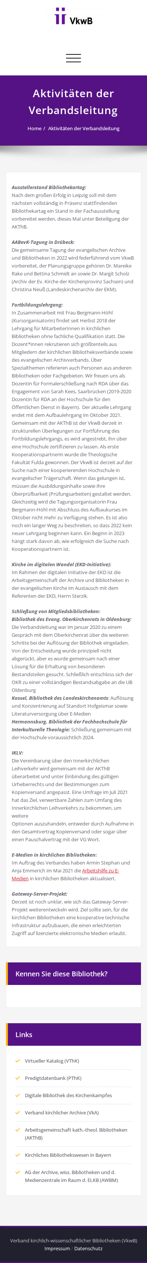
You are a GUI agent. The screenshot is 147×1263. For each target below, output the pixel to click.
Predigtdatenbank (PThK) (53, 1078)
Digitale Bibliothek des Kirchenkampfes (68, 1095)
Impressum (57, 1248)
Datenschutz (88, 1248)
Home (34, 128)
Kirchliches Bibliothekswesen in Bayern (68, 1155)
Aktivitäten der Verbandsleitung (83, 128)
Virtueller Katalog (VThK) (52, 1060)
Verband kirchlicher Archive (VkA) (62, 1112)
